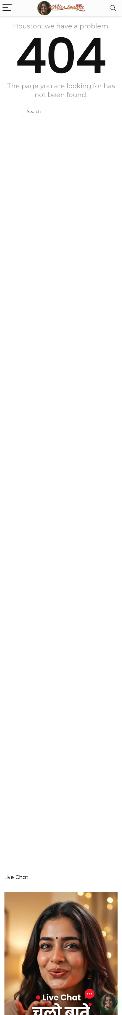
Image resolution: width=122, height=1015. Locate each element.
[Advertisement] (61, 803)
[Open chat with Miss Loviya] (109, 1002)
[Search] (113, 8)
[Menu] (7, 8)
